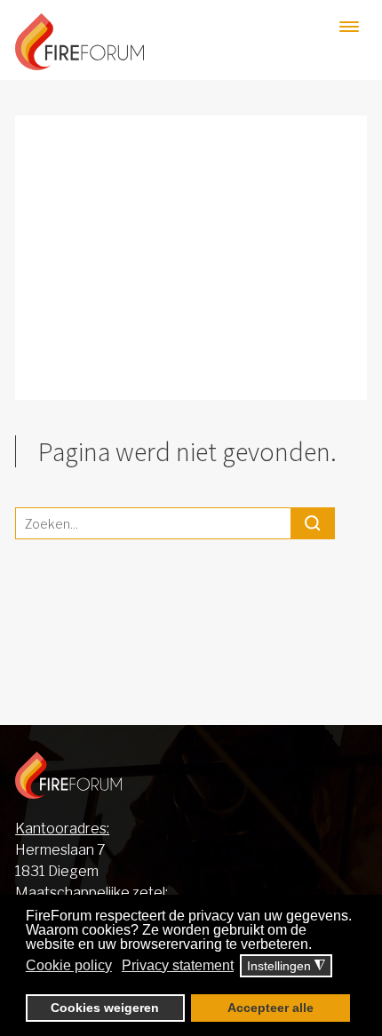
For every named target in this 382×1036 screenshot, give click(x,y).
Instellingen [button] (286, 966)
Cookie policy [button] (69, 965)
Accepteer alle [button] (270, 1007)
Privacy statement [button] (178, 965)
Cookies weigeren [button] (105, 1007)
